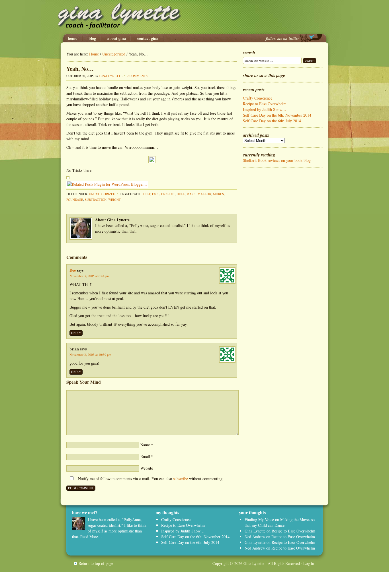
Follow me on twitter (282, 38)
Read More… (91, 536)
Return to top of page (96, 563)
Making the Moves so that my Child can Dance (280, 522)
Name (145, 444)
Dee (72, 270)
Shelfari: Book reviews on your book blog (277, 160)
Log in (308, 563)
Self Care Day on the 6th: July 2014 (272, 120)
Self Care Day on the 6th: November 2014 (277, 115)
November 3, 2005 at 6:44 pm (89, 276)
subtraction (96, 199)
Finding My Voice (259, 519)
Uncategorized (102, 194)
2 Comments (137, 76)
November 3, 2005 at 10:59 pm (90, 354)
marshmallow (199, 194)
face (155, 194)
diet (146, 194)
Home (72, 38)
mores (218, 194)
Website (146, 468)
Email (145, 456)
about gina (116, 38)
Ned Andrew (255, 536)
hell (181, 194)
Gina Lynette (194, 17)
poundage (74, 199)
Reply (76, 332)
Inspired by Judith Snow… (264, 109)
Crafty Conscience (257, 98)
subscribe (180, 478)
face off (168, 194)
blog (92, 38)
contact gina (147, 38)
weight (114, 199)
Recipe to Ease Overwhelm (264, 103)
